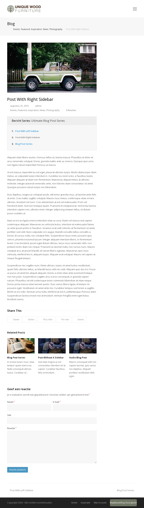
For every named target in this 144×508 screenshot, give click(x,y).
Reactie (12, 428)
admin (38, 105)
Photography (53, 110)
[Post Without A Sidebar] (52, 345)
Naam (11, 401)
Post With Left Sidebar (27, 131)
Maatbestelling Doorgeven (123, 502)
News (42, 110)
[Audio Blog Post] (83, 345)
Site (9, 415)
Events (13, 110)
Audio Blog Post (78, 357)
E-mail (57, 401)
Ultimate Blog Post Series (48, 121)
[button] (14, 319)
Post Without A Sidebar (51, 357)
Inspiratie (85, 502)
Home (74, 502)
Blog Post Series (23, 143)
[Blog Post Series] (21, 345)
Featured (22, 110)
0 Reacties (71, 110)
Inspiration (33, 110)
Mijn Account (100, 502)
